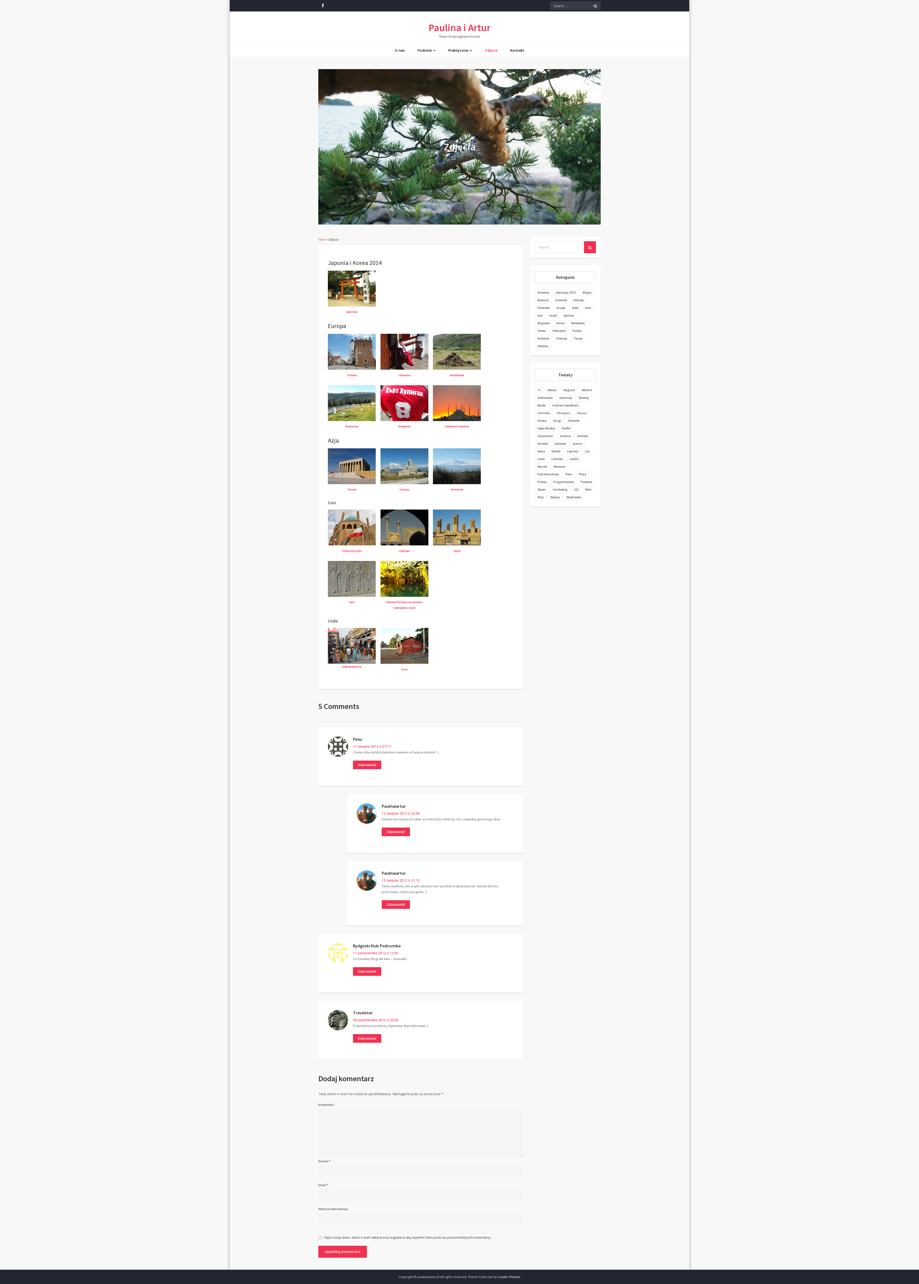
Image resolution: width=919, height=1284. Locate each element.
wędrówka (573, 497)
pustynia (586, 482)
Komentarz (326, 1105)
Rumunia (543, 338)
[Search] (595, 5)
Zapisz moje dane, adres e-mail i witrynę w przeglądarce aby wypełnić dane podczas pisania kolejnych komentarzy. (407, 1237)
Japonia (569, 315)
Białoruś (543, 300)
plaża (582, 474)
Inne (588, 308)
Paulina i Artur (460, 27)
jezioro (578, 444)
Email (323, 1185)
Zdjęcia (491, 50)
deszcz (582, 413)
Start (321, 239)
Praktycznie (458, 50)
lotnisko (557, 459)
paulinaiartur (394, 806)
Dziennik (561, 300)
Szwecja (561, 338)
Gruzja (560, 308)
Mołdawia (578, 323)
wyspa (555, 497)
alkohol (587, 390)
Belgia (587, 293)
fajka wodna (546, 428)
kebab (556, 451)
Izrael (553, 315)
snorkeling (560, 490)
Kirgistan (544, 323)
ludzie (574, 459)
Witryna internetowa (333, 1209)
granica (565, 436)
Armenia (543, 293)
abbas (552, 390)
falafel (566, 428)
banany (584, 398)
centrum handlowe (565, 405)
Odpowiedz (367, 765)
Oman (542, 331)
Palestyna (559, 331)
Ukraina (543, 346)
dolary (542, 421)
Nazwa (324, 1161)
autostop (565, 398)
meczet (542, 467)
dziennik (573, 421)
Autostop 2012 (566, 293)
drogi (557, 421)
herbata (582, 436)
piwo (569, 474)
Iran (540, 315)
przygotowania (563, 482)
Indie (575, 308)
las (587, 451)
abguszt (569, 390)
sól (576, 490)
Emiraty (579, 300)
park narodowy (548, 474)
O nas (400, 50)
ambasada (545, 398)
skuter (542, 490)
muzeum (559, 467)
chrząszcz (563, 413)
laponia (572, 451)
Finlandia (544, 308)
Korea (560, 323)
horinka (543, 444)
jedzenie (560, 444)
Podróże (425, 50)
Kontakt (517, 50)
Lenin (541, 459)
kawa (541, 451)
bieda (541, 405)
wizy (541, 497)
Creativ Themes (509, 1277)
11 (539, 390)
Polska (577, 331)
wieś (588, 490)
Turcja (578, 338)
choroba (544, 413)
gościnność (545, 436)
